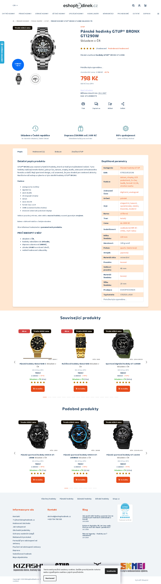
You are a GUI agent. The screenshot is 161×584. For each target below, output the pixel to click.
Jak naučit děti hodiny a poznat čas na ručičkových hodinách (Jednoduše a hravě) (97, 517)
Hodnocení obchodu (21, 523)
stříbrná (124, 213)
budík (122, 183)
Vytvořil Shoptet (141, 580)
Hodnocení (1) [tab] (39, 151)
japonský (124, 252)
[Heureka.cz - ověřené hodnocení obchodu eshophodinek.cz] (125, 512)
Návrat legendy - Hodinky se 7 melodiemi (94, 534)
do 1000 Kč (125, 223)
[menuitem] (8, 13)
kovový (123, 276)
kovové (123, 262)
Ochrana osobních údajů (23, 533)
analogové (134, 192)
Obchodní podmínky (21, 530)
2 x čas (134, 180)
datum (123, 177)
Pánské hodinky (67, 498)
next (146, 362)
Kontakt (16, 516)
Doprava (16, 550)
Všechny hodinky (48, 498)
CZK (14, 5)
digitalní (124, 192)
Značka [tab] (77, 151)
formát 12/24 (132, 183)
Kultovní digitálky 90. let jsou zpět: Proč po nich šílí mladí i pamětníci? (96, 526)
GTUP (83, 27)
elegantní (124, 203)
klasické (124, 209)
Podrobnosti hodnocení (118, 48)
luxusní (133, 203)
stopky (130, 177)
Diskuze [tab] (58, 151)
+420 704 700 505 (55, 519)
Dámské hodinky (84, 498)
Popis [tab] (20, 151)
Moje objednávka (20, 557)
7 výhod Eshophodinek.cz (24, 520)
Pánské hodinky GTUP (130, 168)
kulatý (123, 218)
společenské (126, 206)
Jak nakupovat (19, 526)
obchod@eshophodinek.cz (59, 516)
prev (15, 362)
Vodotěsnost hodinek (22, 554)
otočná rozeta (126, 186)
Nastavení (50, 578)
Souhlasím (111, 571)
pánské (123, 198)
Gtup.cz (116, 498)
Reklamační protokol (22, 537)
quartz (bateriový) (128, 248)
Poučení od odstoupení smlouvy (27, 547)
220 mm (124, 237)
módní (135, 206)
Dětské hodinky (102, 498)
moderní (132, 209)
